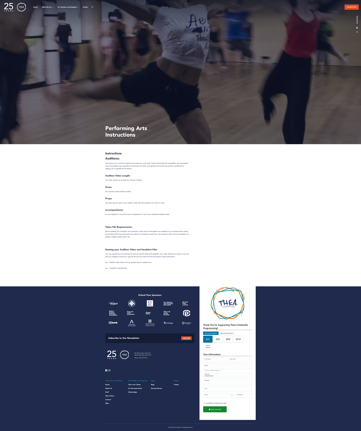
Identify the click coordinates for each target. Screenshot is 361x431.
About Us (108, 388)
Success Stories (156, 388)
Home (35, 7)
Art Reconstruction (135, 388)
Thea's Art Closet (134, 385)
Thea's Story (109, 396)
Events (85, 7)
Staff (107, 392)
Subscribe (186, 338)
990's (107, 403)
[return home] (15, 7)
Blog (152, 385)
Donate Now (351, 7)
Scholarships (132, 392)
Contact (108, 400)
